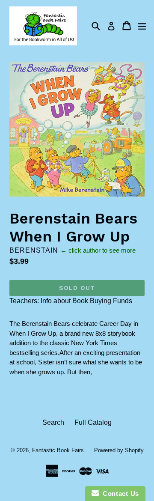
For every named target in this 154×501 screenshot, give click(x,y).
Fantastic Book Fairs (58, 450)
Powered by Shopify (119, 450)
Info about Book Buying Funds (86, 300)
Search (53, 422)
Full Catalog (93, 422)
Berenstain (33, 250)
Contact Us (119, 493)
